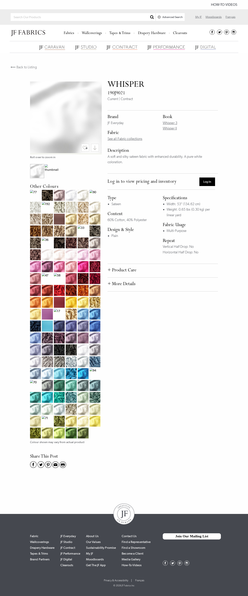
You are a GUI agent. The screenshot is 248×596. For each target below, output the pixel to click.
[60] (84, 362)
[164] (48, 398)
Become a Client (132, 553)
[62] (72, 398)
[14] (72, 315)
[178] (84, 433)
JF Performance (70, 553)
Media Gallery (131, 559)
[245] (36, 291)
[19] (36, 315)
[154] (36, 350)
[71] (48, 422)
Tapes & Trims (119, 33)
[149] (72, 279)
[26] (60, 291)
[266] (84, 315)
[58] (60, 279)
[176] (95, 410)
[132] (72, 231)
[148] (95, 255)
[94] (95, 374)
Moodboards (214, 17)
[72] (60, 422)
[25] (95, 291)
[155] (84, 326)
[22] (84, 291)
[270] (84, 410)
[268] (95, 326)
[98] (48, 196)
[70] (36, 386)
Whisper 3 (170, 123)
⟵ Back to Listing (24, 67)
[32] (36, 220)
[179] (60, 386)
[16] (95, 220)
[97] (72, 350)
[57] (48, 338)
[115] (95, 422)
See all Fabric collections (125, 139)
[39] (72, 243)
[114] (84, 422)
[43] (60, 267)
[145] (72, 267)
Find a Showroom (133, 548)
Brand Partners (40, 559)
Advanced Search (172, 17)
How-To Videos (224, 4)
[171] (72, 422)
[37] (60, 243)
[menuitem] (70, 33)
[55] (48, 315)
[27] (72, 291)
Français (230, 17)
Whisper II (170, 128)
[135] (95, 243)
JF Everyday (68, 536)
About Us (92, 536)
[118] (72, 303)
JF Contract (67, 548)
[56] (72, 338)
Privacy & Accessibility (116, 580)
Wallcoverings (92, 33)
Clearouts (180, 33)
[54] (60, 338)
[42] (36, 255)
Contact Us (129, 536)
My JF (198, 17)
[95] (60, 362)
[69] (60, 326)
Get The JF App (96, 565)
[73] (60, 231)
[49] (60, 303)
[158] (84, 338)
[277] (72, 386)
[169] (72, 326)
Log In (207, 182)
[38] (60, 220)
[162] (36, 410)
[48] (48, 267)
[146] (36, 267)
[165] (95, 386)
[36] (48, 243)
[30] (84, 208)
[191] (72, 196)
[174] (36, 422)
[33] (84, 231)
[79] (36, 243)
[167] (84, 374)
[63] (36, 374)
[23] (36, 303)
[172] (60, 433)
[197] (95, 350)
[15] (95, 303)
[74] (36, 433)
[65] (60, 398)
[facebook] (212, 33)
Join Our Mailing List (191, 536)
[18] (36, 231)
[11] (72, 208)
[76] (95, 398)
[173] (48, 433)
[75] (48, 231)
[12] (84, 220)
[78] (95, 231)
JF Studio (66, 542)
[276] (36, 398)
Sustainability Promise (101, 548)
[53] (95, 338)
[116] (72, 220)
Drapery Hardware (152, 33)
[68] (36, 326)
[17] (60, 315)
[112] (95, 208)
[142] (60, 255)
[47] (48, 279)
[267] (36, 338)
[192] (48, 208)
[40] (48, 255)
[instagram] (233, 33)
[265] (60, 374)
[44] (95, 267)
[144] (84, 267)
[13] (72, 410)
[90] (95, 196)
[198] (48, 350)
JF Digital (66, 559)
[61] (60, 410)
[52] (60, 196)
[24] (48, 303)
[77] (36, 196)
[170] (48, 410)
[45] (95, 279)
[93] (72, 362)
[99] (60, 350)
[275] (84, 398)
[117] (84, 303)
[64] (48, 326)
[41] (72, 255)
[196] (84, 350)
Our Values (93, 542)
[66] (72, 374)
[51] (36, 362)
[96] (48, 362)
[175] (72, 433)
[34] (48, 220)
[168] (95, 315)
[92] (60, 208)
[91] (36, 208)
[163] (48, 374)
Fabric (34, 536)
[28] (48, 291)
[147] (36, 279)
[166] (84, 386)
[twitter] (219, 33)
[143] (84, 255)
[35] (84, 243)
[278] (48, 386)
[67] (95, 362)
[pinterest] (226, 33)
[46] (84, 279)
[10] (84, 196)
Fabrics (69, 33)
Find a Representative (136, 542)
